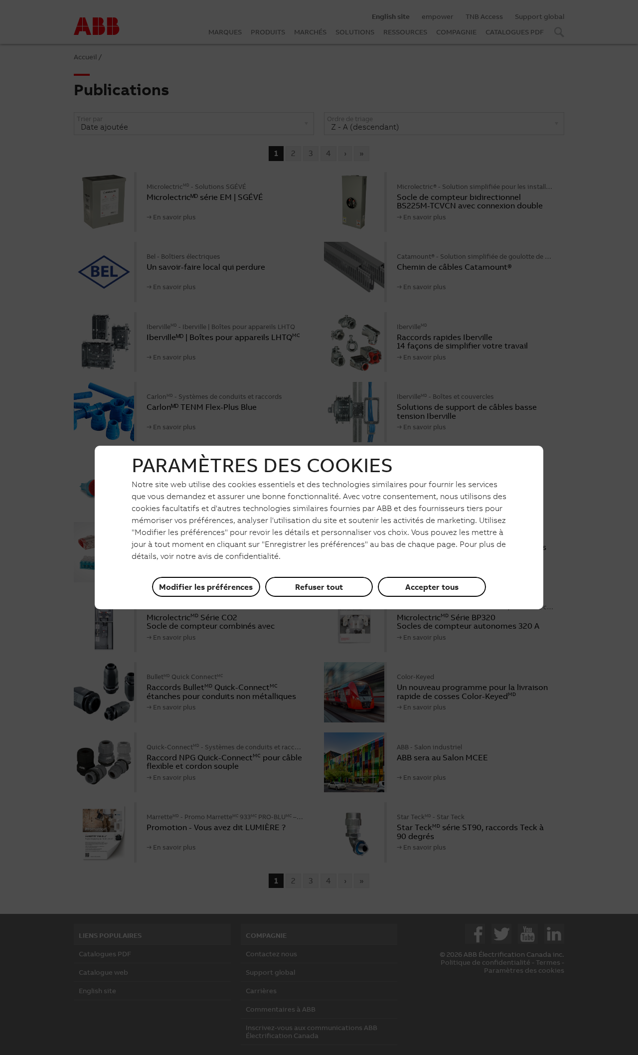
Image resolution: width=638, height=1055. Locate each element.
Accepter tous (432, 587)
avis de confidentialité (238, 556)
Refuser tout (319, 587)
